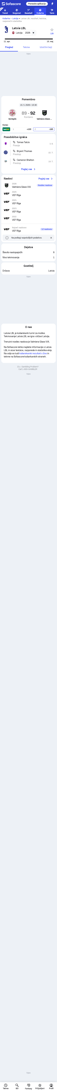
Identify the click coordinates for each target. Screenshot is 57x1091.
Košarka (6, 18)
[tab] (9, 47)
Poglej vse (26, 169)
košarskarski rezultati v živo (33, 353)
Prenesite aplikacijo (37, 4)
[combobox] (30, 32)
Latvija (15, 18)
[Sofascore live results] (13, 4)
